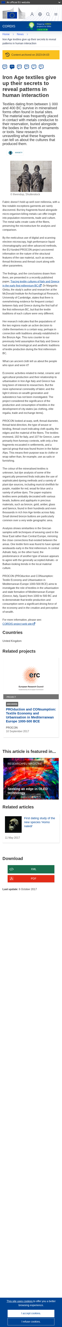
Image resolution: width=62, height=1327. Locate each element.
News (20, 34)
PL (41, 66)
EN (12, 66)
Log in (32, 14)
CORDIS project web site (18, 623)
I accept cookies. (31, 1313)
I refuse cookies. (31, 1321)
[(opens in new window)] (13, 13)
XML (33, 869)
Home (6, 34)
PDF (33, 878)
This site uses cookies (20, 1301)
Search (48, 14)
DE (4, 66)
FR (26, 66)
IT (34, 66)
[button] (40, 14)
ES (19, 66)
